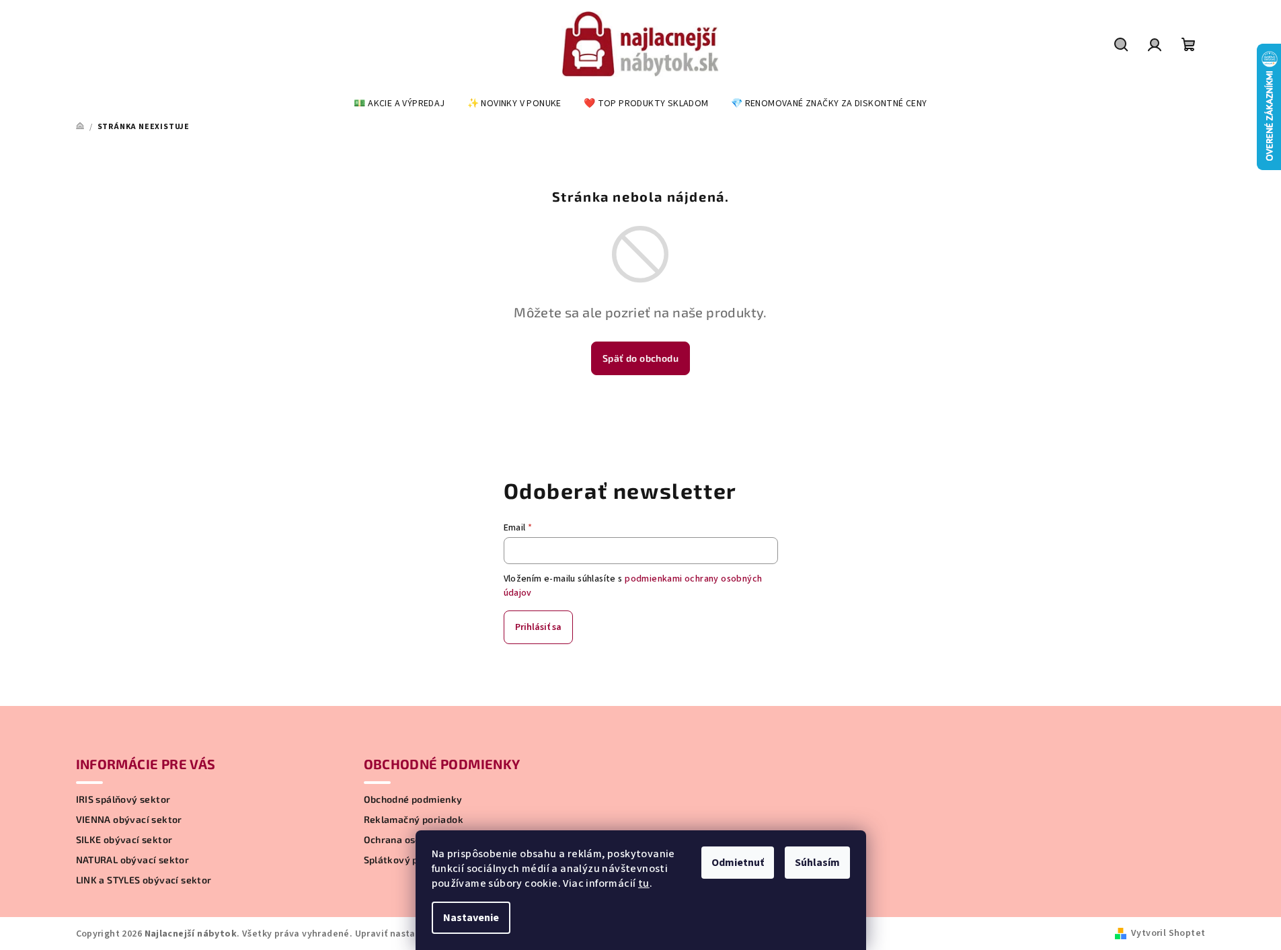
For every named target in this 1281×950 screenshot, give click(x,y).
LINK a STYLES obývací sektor (144, 880)
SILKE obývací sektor (124, 839)
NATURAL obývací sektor (133, 860)
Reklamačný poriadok (414, 819)
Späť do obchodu (640, 358)
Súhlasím (817, 862)
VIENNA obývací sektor (129, 819)
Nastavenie (471, 917)
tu (644, 883)
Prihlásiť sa (538, 627)
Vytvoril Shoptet (1168, 933)
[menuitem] (399, 103)
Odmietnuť (737, 862)
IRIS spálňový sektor (123, 799)
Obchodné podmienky (413, 799)
